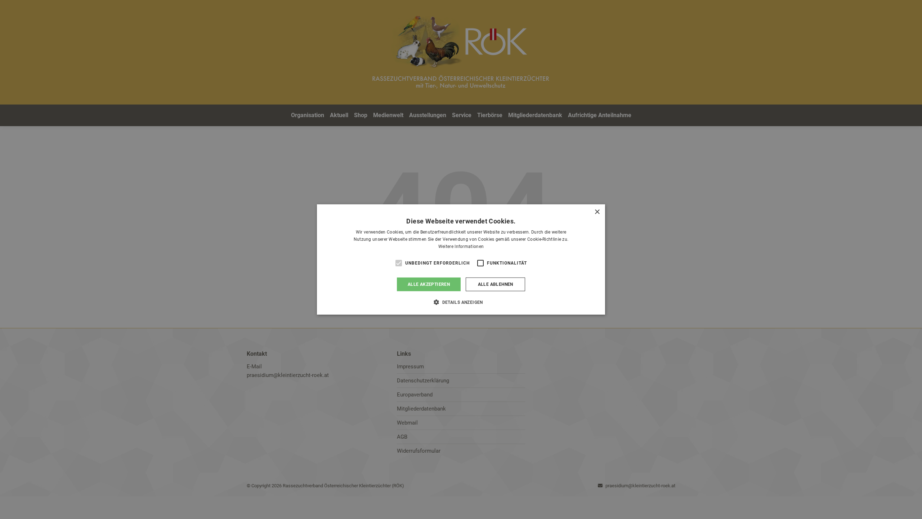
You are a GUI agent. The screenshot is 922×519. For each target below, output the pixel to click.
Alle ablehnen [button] (495, 284)
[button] (461, 302)
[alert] (461, 259)
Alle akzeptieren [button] (429, 284)
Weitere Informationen (461, 246)
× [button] (597, 212)
